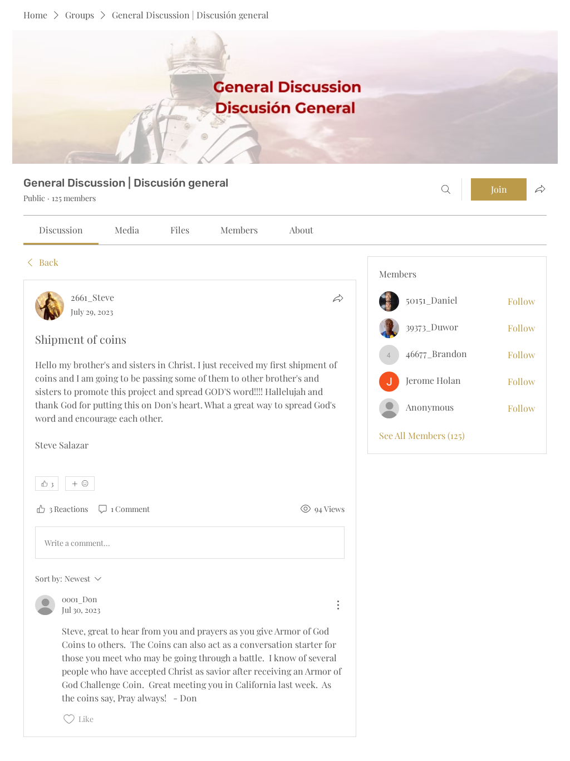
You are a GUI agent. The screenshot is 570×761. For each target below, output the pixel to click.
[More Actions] (338, 605)
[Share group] (540, 189)
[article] (189, 508)
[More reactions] (80, 483)
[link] (61, 230)
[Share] (338, 298)
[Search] (446, 189)
